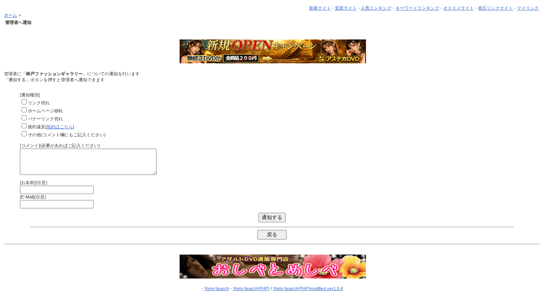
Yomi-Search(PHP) (251, 288)
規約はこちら (60, 126)
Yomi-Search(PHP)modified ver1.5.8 (308, 288)
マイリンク (528, 8)
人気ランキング (376, 8)
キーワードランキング (417, 8)
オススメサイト (458, 8)
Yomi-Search (216, 288)
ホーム (10, 15)
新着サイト (320, 8)
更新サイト (346, 8)
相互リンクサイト (495, 8)
